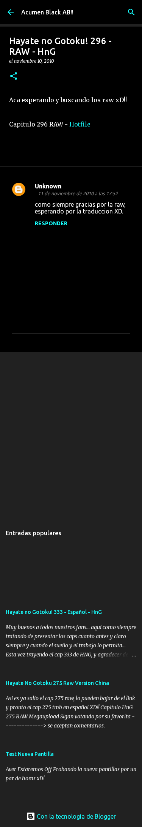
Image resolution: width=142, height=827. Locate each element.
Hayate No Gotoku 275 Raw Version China (57, 683)
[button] (13, 76)
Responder (51, 223)
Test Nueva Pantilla (30, 754)
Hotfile (80, 124)
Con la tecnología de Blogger (75, 816)
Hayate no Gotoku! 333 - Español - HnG (54, 612)
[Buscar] (131, 12)
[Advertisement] (71, 435)
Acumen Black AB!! (47, 12)
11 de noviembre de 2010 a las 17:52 (78, 193)
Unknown (48, 186)
